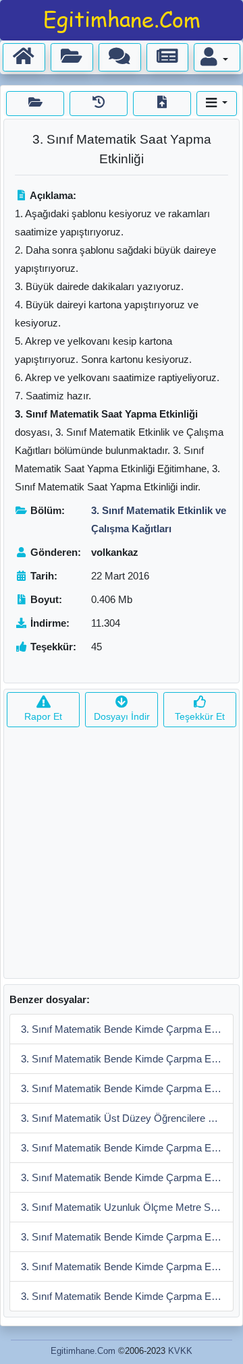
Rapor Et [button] (43, 716)
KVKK (180, 1351)
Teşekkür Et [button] (200, 716)
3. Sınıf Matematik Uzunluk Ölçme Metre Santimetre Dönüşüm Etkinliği (127, 1207)
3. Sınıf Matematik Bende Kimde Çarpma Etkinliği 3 (127, 1296)
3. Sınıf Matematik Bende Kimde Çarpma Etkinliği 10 (127, 1029)
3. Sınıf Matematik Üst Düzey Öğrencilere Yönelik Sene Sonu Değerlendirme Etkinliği (127, 1118)
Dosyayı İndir (122, 716)
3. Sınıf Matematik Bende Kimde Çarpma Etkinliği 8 (127, 1088)
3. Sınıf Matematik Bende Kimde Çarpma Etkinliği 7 (127, 1148)
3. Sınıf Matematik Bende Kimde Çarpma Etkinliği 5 (127, 1237)
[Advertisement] (121, 856)
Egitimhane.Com (83, 1351)
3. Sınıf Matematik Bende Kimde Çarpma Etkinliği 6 (127, 1177)
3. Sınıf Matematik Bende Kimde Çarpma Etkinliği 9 (127, 1058)
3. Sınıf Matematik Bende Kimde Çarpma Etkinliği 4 (127, 1266)
